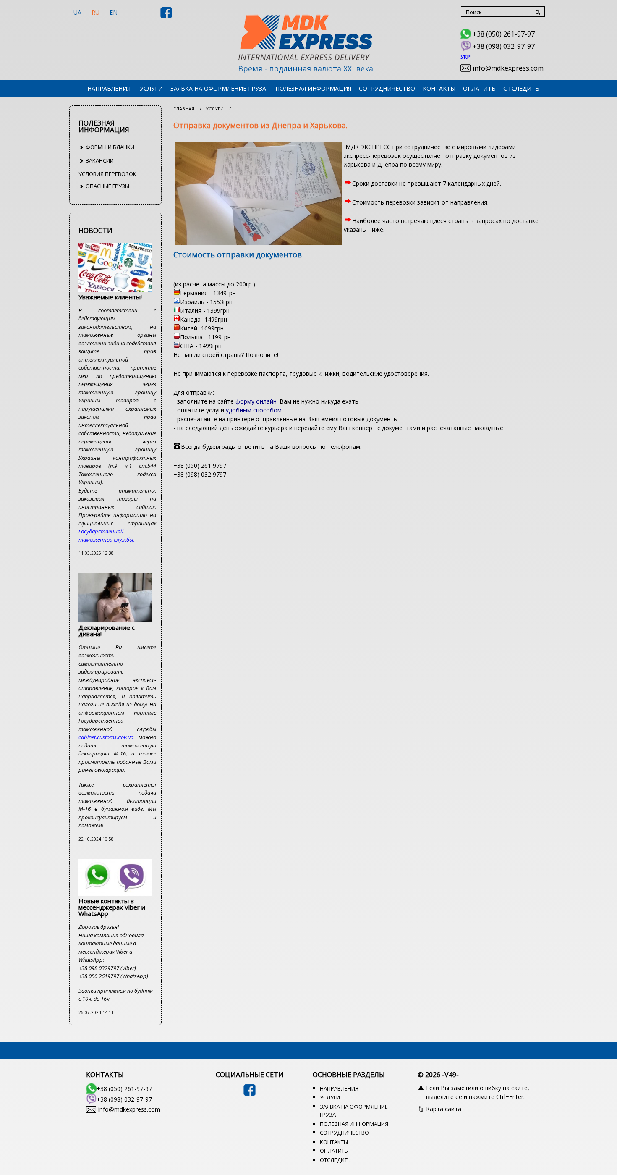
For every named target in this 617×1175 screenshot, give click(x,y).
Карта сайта (443, 1109)
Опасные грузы (106, 186)
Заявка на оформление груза (218, 88)
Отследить (521, 88)
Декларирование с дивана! (106, 630)
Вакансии (99, 160)
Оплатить (479, 88)
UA (77, 12)
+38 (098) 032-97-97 (504, 46)
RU (95, 12)
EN (114, 12)
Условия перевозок (107, 174)
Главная (183, 108)
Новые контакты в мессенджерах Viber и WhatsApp (111, 907)
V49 (450, 1074)
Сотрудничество (387, 88)
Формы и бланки (109, 147)
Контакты (439, 88)
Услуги (151, 88)
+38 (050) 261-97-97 (504, 34)
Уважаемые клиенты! (110, 297)
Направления (109, 88)
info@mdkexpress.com (508, 68)
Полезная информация (313, 88)
